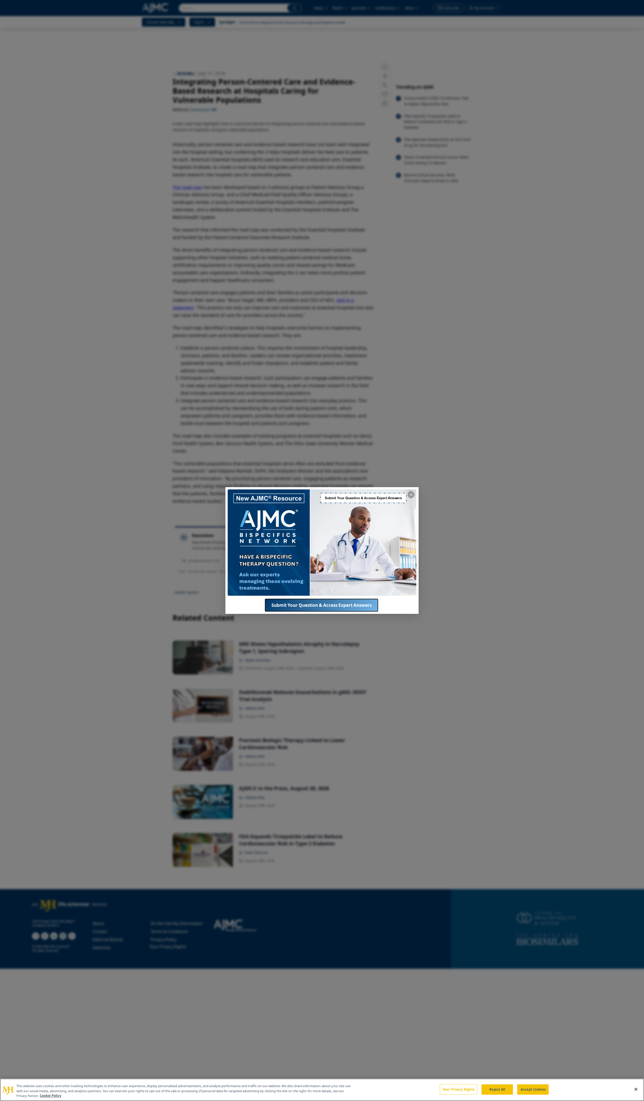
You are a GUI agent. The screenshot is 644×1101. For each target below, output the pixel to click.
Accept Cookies (533, 1089)
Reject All (497, 1089)
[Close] (635, 1089)
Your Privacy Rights (458, 1089)
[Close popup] (411, 494)
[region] (322, 1090)
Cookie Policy (50, 1095)
